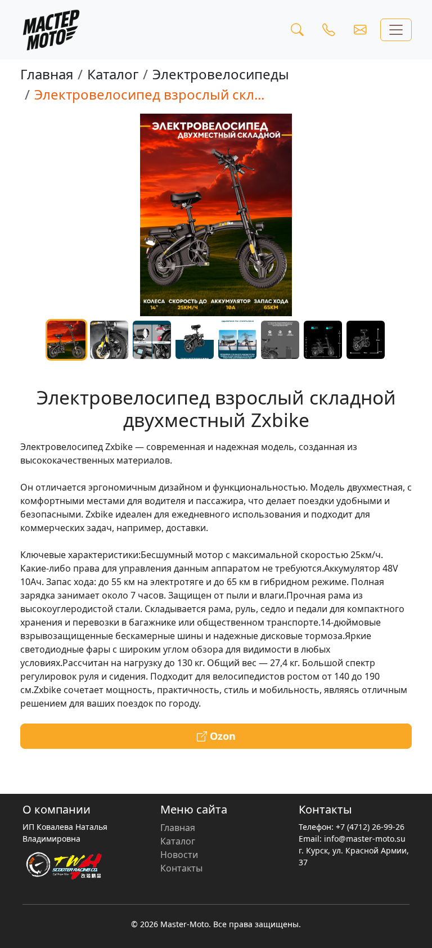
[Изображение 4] (195, 340)
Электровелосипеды (220, 74)
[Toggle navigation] (396, 30)
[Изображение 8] (365, 340)
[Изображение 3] (152, 340)
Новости (179, 854)
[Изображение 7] (323, 340)
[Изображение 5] (237, 340)
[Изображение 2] (109, 340)
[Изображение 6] (280, 340)
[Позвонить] (328, 30)
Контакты (181, 868)
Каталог (112, 74)
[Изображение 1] (66, 340)
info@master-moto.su (365, 838)
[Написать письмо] (360, 30)
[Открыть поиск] (297, 30)
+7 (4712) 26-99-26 (370, 826)
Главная (46, 74)
